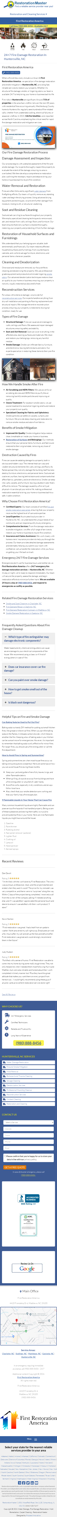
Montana (51, 1466)
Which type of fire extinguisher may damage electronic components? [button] (26, 638)
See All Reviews (8, 994)
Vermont (5, 1479)
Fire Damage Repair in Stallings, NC (21, 606)
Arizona (17, 1456)
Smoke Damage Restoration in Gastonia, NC (24, 613)
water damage (40, 191)
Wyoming (51, 1479)
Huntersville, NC (28, 1357)
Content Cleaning (14, 1099)
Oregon (42, 1472)
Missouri (44, 1466)
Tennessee (40, 1475)
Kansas (18, 1463)
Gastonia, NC (48, 1353)
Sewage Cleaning (13, 1081)
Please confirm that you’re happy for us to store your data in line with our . (29, 1158)
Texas (47, 1475)
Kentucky (25, 1463)
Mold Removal (12, 1071)
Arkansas (24, 1456)
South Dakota (30, 1475)
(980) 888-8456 (25, 583)
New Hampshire (21, 1469)
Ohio (27, 1472)
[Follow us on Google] (19, 1482)
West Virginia (32, 1479)
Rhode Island (6, 1475)
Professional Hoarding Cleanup (19, 1090)
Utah (53, 1475)
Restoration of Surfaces (16, 439)
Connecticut (50, 1456)
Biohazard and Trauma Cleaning (19, 1076)
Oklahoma (34, 1472)
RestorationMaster (10, 1502)
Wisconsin (42, 1479)
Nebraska (3, 1469)
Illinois (53, 1459)
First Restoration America (28, 1377)
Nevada (11, 1469)
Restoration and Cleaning (17, 1104)
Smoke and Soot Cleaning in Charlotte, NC (24, 603)
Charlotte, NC (8, 1353)
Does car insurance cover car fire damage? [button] (24, 668)
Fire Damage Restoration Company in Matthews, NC (28, 610)
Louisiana (34, 1463)
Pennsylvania (51, 1472)
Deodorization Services (16, 1085)
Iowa (12, 1463)
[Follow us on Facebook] (23, 1483)
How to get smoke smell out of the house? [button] (25, 691)
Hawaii (41, 1459)
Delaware (4, 1459)
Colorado (41, 1456)
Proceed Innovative (33, 1515)
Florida (27, 1459)
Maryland (48, 1463)
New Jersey (33, 1469)
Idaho (47, 1459)
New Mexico (43, 1469)
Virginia (13, 1479)
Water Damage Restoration (18, 1062)
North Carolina (7, 1472)
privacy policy (30, 1159)
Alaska (11, 1456)
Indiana (7, 1463)
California (32, 1456)
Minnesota (26, 1466)
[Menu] (35, 1439)
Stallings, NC (21, 1353)
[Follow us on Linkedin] (32, 1483)
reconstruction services (12, 298)
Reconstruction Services (16, 1094)
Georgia (35, 1459)
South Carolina (17, 1475)
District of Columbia (16, 1459)
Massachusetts (6, 1466)
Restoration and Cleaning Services (28, 14)
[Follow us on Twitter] (28, 1483)
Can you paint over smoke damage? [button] (28, 679)
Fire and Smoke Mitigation (17, 1067)
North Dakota (19, 1472)
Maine (41, 1463)
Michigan (17, 1466)
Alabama (4, 1456)
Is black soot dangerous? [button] (22, 702)
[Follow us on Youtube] (36, 1483)
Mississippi (35, 1466)
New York (53, 1469)
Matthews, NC (34, 1353)
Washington (21, 1479)
